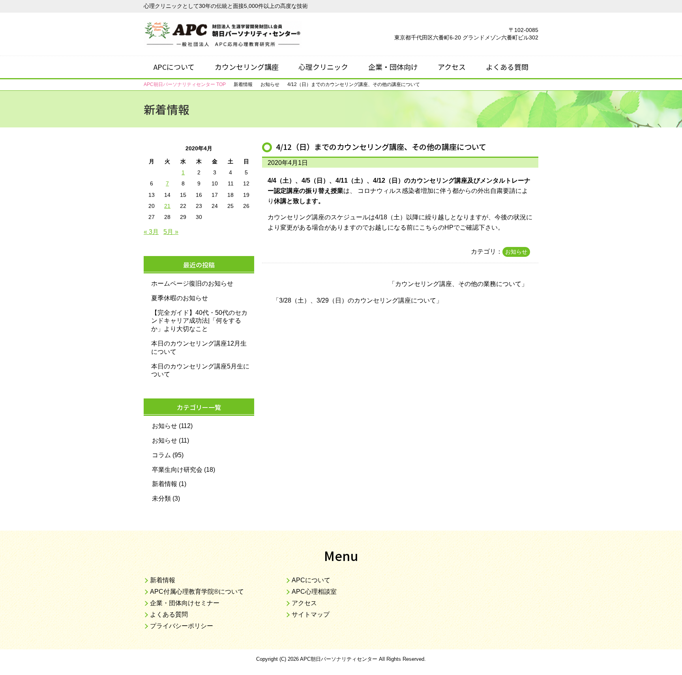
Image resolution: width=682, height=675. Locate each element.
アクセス (452, 67)
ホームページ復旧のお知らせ (192, 283)
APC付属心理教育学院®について (197, 591)
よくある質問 (507, 67)
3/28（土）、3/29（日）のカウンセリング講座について (357, 300)
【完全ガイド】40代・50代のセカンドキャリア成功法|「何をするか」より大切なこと (199, 321)
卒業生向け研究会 (177, 469)
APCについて (174, 67)
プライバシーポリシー (181, 626)
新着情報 (164, 484)
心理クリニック (323, 67)
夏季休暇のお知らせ (179, 298)
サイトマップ (311, 614)
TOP (185, 84)
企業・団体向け (393, 67)
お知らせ (516, 252)
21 (167, 206)
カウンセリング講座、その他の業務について (458, 283)
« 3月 (151, 231)
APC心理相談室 (314, 591)
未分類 (161, 498)
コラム (161, 455)
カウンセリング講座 (247, 67)
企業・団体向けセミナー (184, 603)
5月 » (170, 231)
